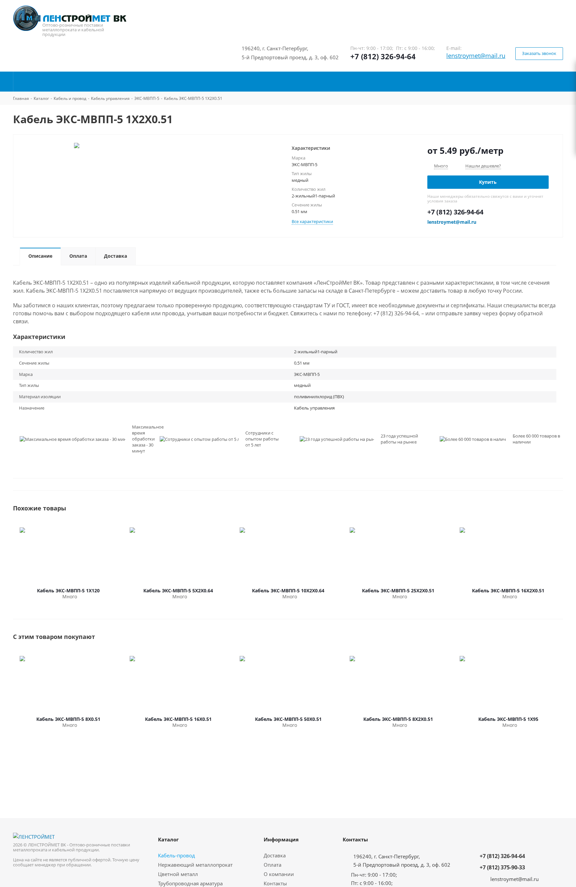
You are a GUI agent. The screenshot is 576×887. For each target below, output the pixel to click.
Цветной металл (178, 874)
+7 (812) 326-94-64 (383, 56)
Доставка (275, 855)
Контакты (275, 883)
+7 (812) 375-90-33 (502, 867)
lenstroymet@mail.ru (475, 56)
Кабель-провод (176, 855)
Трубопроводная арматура (190, 883)
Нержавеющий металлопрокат (195, 864)
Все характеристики (312, 221)
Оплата (272, 864)
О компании (279, 874)
